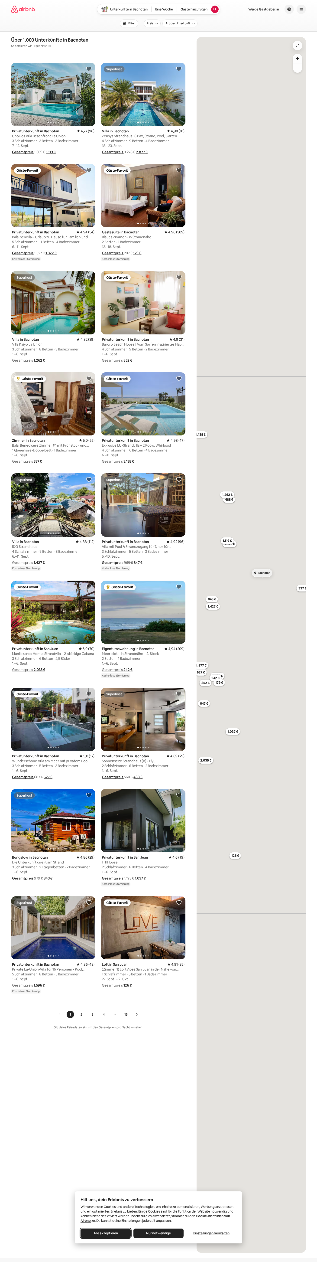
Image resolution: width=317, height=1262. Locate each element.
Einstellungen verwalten (211, 1233)
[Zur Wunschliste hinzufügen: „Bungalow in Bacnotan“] (89, 795)
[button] (23, 152)
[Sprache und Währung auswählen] (289, 9)
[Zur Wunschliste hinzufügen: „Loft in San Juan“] (179, 902)
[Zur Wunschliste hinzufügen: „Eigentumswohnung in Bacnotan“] (179, 586)
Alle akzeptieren (106, 1233)
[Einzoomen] (297, 58)
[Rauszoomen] (297, 68)
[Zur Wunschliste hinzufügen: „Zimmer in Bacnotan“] (89, 378)
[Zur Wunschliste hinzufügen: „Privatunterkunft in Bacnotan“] (89, 68)
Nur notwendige (158, 1233)
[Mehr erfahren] (49, 46)
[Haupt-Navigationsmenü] (301, 9)
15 (126, 1014)
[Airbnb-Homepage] (23, 9)
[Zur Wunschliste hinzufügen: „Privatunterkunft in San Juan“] (89, 586)
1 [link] (70, 1014)
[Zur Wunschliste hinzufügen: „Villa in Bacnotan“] (179, 68)
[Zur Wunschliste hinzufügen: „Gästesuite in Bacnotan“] (179, 170)
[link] (59, 1014)
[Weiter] (136, 1014)
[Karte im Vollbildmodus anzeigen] (297, 45)
